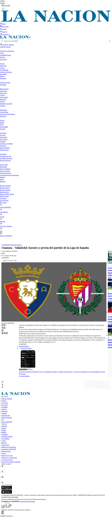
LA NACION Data (5, 55)
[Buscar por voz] (109, 41)
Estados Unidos (5, 83)
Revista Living (4, 192)
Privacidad (31, 501)
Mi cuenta (5, 34)
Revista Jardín (4, 196)
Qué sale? (3, 154)
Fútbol (2, 120)
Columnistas (4, 112)
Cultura (2, 95)
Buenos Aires (4, 89)
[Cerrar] (30, 37)
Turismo (2, 135)
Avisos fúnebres (5, 169)
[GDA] (6, 508)
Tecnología (3, 137)
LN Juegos (3, 133)
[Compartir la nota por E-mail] (7, 333)
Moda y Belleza (5, 148)
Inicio (4, 24)
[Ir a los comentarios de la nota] (5, 325)
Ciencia (2, 102)
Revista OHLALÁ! (5, 186)
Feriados (3, 142)
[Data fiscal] (2, 514)
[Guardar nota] (2, 325)
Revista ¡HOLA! (5, 188)
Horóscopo (3, 139)
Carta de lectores (5, 173)
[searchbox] (55, 41)
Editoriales (3, 110)
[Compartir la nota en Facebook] (2, 333)
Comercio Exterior (6, 72)
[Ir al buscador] (3, 8)
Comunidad (4, 97)
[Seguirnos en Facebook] (2, 467)
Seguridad (3, 91)
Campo (2, 68)
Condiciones (24, 501)
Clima (2, 53)
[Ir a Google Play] (6, 489)
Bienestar (3, 99)
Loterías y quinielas (6, 144)
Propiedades (4, 70)
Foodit (4, 29)
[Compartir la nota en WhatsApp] (5, 328)
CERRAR (2, 1)
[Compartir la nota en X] (5, 333)
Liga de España (24, 346)
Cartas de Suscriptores (7, 114)
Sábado (2, 177)
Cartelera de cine (5, 156)
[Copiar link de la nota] (2, 330)
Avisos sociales (5, 171)
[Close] (2, 382)
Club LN (4, 32)
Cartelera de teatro (6, 158)
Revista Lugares (5, 190)
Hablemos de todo (6, 104)
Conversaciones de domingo (9, 175)
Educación (3, 93)
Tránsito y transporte (7, 51)
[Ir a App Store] (6, 493)
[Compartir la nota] (2, 328)
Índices (2, 76)
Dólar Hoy (3, 66)
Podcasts (3, 146)
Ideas (2, 179)
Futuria (2, 64)
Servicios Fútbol (26, 348)
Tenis (1, 125)
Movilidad (3, 74)
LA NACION (5, 245)
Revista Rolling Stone (7, 194)
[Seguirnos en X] (2, 472)
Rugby (2, 123)
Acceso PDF (4, 165)
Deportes (13, 245)
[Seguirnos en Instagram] (2, 477)
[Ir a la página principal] (56, 21)
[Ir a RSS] (2, 483)
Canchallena (4, 127)
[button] (56, 136)
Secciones (5, 27)
